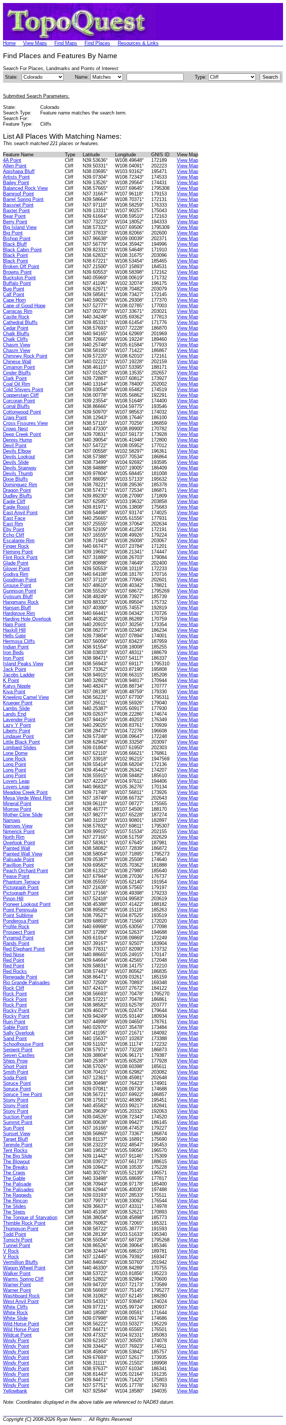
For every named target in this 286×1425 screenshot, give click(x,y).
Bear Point (14, 216)
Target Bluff (15, 1139)
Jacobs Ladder (19, 675)
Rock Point (15, 993)
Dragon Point (17, 490)
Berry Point (15, 222)
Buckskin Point (19, 277)
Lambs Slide (16, 708)
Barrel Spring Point (23, 199)
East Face (14, 518)
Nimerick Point (19, 831)
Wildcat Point (17, 1335)
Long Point (14, 764)
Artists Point (16, 177)
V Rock (11, 1251)
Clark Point (15, 378)
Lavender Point (19, 719)
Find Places (97, 43)
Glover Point (16, 568)
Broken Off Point (21, 266)
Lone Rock (14, 759)
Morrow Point (17, 809)
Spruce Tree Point (22, 1094)
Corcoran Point (19, 401)
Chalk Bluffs (16, 333)
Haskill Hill (14, 630)
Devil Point (14, 445)
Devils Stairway (19, 468)
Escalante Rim (19, 540)
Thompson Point (20, 1228)
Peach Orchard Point (25, 870)
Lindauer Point (18, 736)
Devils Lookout (19, 456)
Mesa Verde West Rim (27, 798)
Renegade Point (20, 977)
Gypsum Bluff (18, 596)
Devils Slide (16, 462)
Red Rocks (15, 971)
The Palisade (17, 1184)
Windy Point (16, 1340)
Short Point (15, 1066)
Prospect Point (19, 932)
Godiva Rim (15, 574)
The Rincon (15, 1200)
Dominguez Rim (20, 484)
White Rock (15, 1312)
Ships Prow (15, 1061)
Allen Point (14, 166)
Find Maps (65, 43)
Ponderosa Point (21, 921)
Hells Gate (14, 635)
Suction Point (17, 1117)
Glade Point (15, 563)
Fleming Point (18, 552)
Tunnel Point (16, 1245)
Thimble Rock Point (24, 1223)
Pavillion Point (18, 865)
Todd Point (14, 1234)
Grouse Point (17, 585)
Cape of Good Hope (24, 305)
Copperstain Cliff (21, 395)
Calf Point (13, 294)
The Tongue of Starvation (30, 1217)
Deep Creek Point (22, 434)
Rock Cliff (13, 988)
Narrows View (17, 826)
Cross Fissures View (25, 423)
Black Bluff (15, 244)
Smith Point (15, 1072)
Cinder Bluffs (17, 373)
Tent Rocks (15, 1150)
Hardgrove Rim (19, 613)
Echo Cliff (13, 535)
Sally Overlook (19, 1033)
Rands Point (16, 943)
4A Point (12, 160)
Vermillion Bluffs (20, 1262)
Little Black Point (21, 742)
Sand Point (15, 1038)
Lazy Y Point (17, 725)
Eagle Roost (16, 507)
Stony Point (15, 1100)
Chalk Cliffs (15, 339)
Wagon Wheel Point (24, 1268)
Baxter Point (16, 210)
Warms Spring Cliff (23, 1279)
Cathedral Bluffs (20, 322)
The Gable (14, 1178)
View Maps (35, 43)
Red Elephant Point (24, 949)
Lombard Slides (19, 747)
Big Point (13, 233)
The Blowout (16, 1161)
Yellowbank (15, 1391)
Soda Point (15, 1077)
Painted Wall (16, 848)
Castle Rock (16, 317)
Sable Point (15, 1027)
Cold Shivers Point (23, 389)
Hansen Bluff (17, 608)
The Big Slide (17, 1156)
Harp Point (14, 624)
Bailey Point (16, 182)
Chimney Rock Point (25, 356)
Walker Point (17, 1273)
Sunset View (16, 1133)
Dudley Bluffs (17, 496)
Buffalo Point (17, 283)
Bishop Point (17, 238)
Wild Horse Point (21, 1324)
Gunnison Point (19, 591)
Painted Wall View (22, 854)
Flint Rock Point (20, 557)
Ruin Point (14, 1021)
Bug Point (13, 289)
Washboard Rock (21, 1296)
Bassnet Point (18, 205)
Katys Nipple (17, 686)
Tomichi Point (17, 1240)
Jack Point (14, 669)
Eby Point (13, 529)
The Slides (14, 1206)
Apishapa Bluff (19, 171)
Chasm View (16, 345)
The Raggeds (17, 1195)
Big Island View (19, 227)
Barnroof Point (18, 194)
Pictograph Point (21, 887)
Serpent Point (17, 1049)
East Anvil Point (20, 512)
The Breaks (15, 1167)
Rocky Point (16, 1010)
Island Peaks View (23, 663)
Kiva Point (14, 691)
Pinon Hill (13, 898)
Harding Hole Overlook (27, 619)
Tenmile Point (17, 1145)
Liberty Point (16, 731)
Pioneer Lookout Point (27, 904)
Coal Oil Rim (16, 384)
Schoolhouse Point (23, 1044)
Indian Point (16, 647)
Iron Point (13, 658)
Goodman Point (19, 580)
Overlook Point (19, 842)
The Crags (14, 1173)
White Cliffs (15, 1307)
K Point (11, 680)
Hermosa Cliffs (19, 641)
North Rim (14, 837)
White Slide (15, 1318)
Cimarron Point (19, 367)
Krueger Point (17, 703)
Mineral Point (17, 803)
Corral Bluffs (16, 406)
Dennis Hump (17, 440)
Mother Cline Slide (22, 814)
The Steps (14, 1212)
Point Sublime (18, 915)
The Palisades (18, 1189)
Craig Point (15, 417)
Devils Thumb (18, 473)
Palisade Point (18, 859)
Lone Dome (15, 753)
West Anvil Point (21, 1301)
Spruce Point (17, 1083)
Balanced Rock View (25, 188)
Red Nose (13, 954)
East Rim (13, 524)
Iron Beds (13, 652)
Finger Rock (16, 546)
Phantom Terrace (21, 882)
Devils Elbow (17, 451)
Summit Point (17, 1122)
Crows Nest (15, 428)
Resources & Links (138, 43)
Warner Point (17, 1284)
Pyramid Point (18, 938)
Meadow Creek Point (25, 792)
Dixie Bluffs (15, 479)
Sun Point (13, 1128)
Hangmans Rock (21, 602)
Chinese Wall (17, 361)
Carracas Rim (17, 311)
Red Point (13, 960)
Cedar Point (15, 328)
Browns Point (17, 272)
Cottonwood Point (22, 412)
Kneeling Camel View (26, 697)
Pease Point (16, 876)
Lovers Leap (16, 781)
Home (9, 43)
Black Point (15, 255)
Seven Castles (19, 1055)
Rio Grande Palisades (26, 982)
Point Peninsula (20, 910)
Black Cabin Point (22, 249)
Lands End (14, 714)
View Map (187, 160)
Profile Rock (16, 926)
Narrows (11, 820)
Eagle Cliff (14, 501)
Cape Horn (14, 300)
